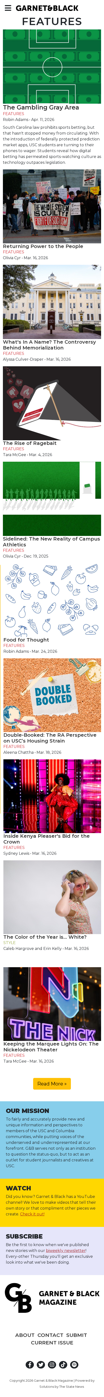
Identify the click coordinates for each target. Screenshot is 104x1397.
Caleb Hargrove (18, 948)
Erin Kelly (52, 948)
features (13, 113)
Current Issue (52, 1343)
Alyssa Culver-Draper (23, 359)
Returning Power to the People (43, 246)
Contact (50, 1335)
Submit (76, 1335)
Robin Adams (15, 119)
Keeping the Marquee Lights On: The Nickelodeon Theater (51, 1047)
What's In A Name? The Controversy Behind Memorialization (49, 345)
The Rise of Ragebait (30, 443)
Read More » (52, 1084)
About (25, 1335)
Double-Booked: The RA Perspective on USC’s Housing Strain (50, 738)
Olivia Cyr (12, 258)
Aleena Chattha (18, 752)
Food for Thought (26, 640)
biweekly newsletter (66, 1250)
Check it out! (32, 1214)
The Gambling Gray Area (41, 107)
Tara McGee (14, 454)
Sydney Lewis (16, 853)
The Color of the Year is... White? (45, 937)
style (9, 942)
